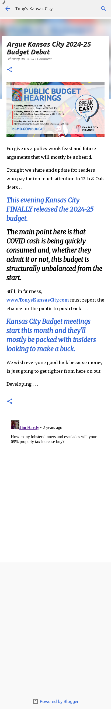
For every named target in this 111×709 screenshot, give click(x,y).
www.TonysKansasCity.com (37, 300)
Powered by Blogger (59, 701)
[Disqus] (55, 485)
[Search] (103, 8)
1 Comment (43, 59)
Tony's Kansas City (34, 8)
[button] (9, 70)
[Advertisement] (55, 630)
